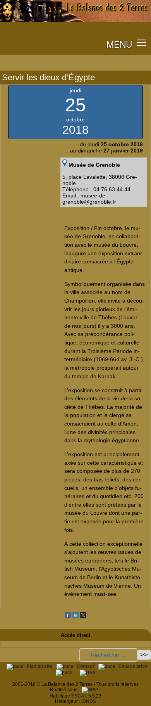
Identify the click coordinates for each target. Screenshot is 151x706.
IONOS (88, 701)
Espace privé (133, 666)
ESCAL (79, 696)
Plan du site (40, 666)
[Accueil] (75, 20)
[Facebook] (68, 616)
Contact (86, 666)
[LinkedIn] (75, 616)
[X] (83, 616)
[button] (141, 42)
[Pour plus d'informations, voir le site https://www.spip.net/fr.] (90, 689)
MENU (119, 44)
